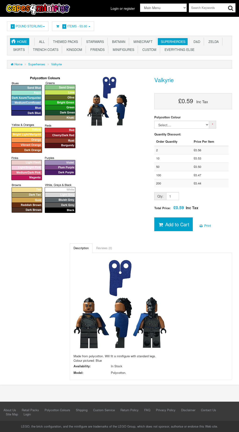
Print (207, 225)
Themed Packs (64, 41)
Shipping (82, 410)
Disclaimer (188, 410)
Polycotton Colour (167, 117)
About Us (10, 410)
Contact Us (208, 410)
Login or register (123, 8)
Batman (117, 41)
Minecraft (142, 41)
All (41, 41)
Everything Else (178, 49)
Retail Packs (30, 410)
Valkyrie (56, 64)
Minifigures (122, 49)
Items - (75, 26)
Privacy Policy (166, 410)
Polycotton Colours (57, 410)
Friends (96, 49)
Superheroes (172, 41)
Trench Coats (44, 49)
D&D (196, 41)
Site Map (12, 414)
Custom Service (104, 410)
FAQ (147, 410)
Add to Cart (176, 224)
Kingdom (73, 49)
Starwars (94, 41)
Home (22, 41)
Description (81, 248)
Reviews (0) (104, 248)
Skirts (18, 49)
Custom (148, 49)
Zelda (213, 41)
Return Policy (129, 410)
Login (27, 414)
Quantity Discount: (167, 134)
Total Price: (176, 208)
